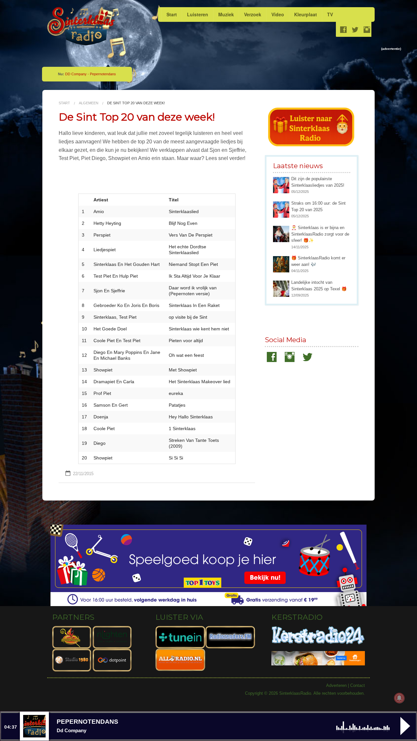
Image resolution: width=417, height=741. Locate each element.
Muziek (226, 14)
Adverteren (336, 685)
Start (171, 14)
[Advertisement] (256, 66)
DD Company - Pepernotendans (90, 74)
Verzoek (252, 14)
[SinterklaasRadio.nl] (84, 26)
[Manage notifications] (399, 698)
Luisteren (197, 14)
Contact (357, 685)
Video (277, 14)
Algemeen (88, 103)
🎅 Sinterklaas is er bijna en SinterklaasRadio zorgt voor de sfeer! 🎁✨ (320, 234)
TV (330, 14)
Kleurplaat (305, 14)
